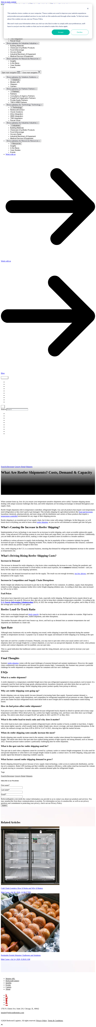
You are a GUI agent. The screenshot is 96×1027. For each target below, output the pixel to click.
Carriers (8, 398)
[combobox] (17, 409)
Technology (17, 107)
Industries (16, 125)
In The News (10, 402)
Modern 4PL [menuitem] (10, 979)
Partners (15, 91)
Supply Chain (10, 382)
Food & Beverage (7, 467)
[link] (12, 975)
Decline (79, 32)
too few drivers (80, 574)
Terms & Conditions (55, 1021)
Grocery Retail (20, 467)
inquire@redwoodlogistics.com (12, 1013)
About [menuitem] (8, 989)
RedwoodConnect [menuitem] (12, 981)
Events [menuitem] (8, 985)
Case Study (10, 393)
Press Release (10, 400)
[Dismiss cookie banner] (88, 8)
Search (3, 409)
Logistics (9, 391)
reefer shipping (42, 522)
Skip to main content (8, 2)
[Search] (3, 406)
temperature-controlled (9, 516)
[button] (2, 1025)
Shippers (9, 386)
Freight (8, 384)
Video (8, 389)
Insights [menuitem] (8, 983)
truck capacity (33, 614)
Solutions (16, 80)
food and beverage (86, 512)
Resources (16, 144)
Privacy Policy (41, 1021)
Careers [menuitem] (8, 987)
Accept (60, 32)
